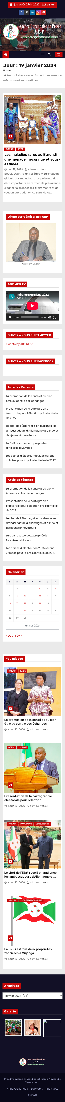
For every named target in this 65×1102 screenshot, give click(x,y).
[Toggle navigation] (42, 54)
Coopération (26, 824)
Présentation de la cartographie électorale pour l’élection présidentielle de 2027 (32, 413)
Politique (23, 747)
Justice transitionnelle (31, 900)
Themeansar (32, 1082)
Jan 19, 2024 (16, 169)
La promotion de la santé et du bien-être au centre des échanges (31, 722)
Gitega (11, 747)
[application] (32, 306)
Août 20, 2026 (17, 729)
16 (17, 603)
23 (17, 610)
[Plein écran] (54, 317)
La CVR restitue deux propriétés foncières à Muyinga (28, 951)
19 (40, 603)
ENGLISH (32, 1094)
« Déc (9, 636)
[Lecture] (10, 317)
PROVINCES (52, 1088)
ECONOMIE (37, 1088)
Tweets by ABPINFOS (19, 344)
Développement (43, 824)
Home (7, 70)
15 (10, 603)
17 (25, 603)
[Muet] (49, 317)
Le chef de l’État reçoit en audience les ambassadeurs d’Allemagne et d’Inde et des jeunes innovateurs (32, 430)
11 (32, 595)
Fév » (18, 636)
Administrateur (36, 169)
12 (40, 595)
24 (25, 610)
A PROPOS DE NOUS (17, 1088)
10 (25, 595)
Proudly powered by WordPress (21, 1079)
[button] (50, 54)
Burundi (10, 149)
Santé (20, 149)
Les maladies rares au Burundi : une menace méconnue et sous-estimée (32, 159)
